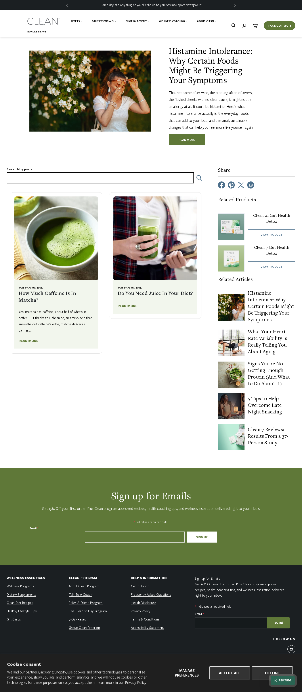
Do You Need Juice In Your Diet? (155, 293)
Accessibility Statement (147, 627)
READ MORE (187, 140)
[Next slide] (235, 5)
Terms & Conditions (145, 619)
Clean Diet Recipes (20, 602)
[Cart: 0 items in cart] (255, 25)
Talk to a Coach (80, 594)
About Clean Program (84, 586)
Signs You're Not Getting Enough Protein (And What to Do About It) (269, 374)
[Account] (244, 25)
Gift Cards (14, 619)
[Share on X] (241, 184)
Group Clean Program (84, 627)
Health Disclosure (143, 602)
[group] (151, 5)
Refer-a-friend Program (86, 602)
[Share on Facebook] (221, 184)
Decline (272, 672)
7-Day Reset (77, 619)
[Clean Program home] (44, 21)
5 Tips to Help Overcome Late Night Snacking (265, 405)
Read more (28, 340)
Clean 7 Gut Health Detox (271, 250)
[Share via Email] (250, 184)
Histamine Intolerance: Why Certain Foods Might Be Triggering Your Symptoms (271, 307)
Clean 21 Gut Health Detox (271, 218)
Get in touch (140, 586)
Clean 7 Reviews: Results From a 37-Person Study (268, 436)
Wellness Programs (20, 586)
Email (33, 528)
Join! (279, 623)
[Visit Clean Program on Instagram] (291, 649)
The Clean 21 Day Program (88, 611)
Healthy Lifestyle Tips (22, 611)
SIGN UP (202, 537)
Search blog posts (19, 169)
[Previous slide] (67, 5)
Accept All (229, 672)
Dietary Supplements (21, 594)
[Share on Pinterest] (231, 184)
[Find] (233, 25)
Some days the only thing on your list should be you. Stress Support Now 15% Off (151, 5)
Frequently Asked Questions (151, 594)
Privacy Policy (135, 682)
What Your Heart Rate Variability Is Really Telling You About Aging (267, 342)
